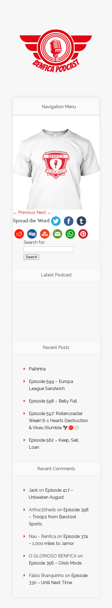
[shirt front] (56, 208)
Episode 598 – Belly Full (53, 401)
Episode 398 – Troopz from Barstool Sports (59, 516)
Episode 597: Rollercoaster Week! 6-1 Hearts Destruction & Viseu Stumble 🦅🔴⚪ (58, 420)
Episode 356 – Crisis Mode (55, 563)
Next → (43, 212)
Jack (33, 490)
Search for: (34, 242)
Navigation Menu (59, 107)
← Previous (24, 212)
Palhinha (37, 369)
